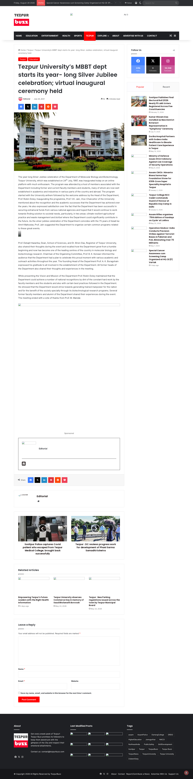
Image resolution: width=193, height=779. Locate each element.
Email (21, 681)
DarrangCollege (158, 735)
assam (131, 735)
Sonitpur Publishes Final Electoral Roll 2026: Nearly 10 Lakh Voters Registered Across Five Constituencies (161, 103)
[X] (19, 757)
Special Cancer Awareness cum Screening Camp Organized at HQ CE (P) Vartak (161, 256)
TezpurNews (133, 754)
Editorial (26, 99)
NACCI (162, 739)
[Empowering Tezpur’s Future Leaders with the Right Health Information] (33, 586)
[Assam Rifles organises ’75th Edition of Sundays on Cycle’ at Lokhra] (139, 218)
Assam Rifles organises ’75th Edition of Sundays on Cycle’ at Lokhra (161, 217)
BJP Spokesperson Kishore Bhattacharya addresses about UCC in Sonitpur (79, 3)
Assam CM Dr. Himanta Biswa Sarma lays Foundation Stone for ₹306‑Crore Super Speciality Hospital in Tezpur (161, 180)
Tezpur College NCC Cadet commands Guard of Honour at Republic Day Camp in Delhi (160, 201)
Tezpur (90, 35)
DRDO (170, 735)
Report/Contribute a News (138, 774)
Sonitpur (131, 749)
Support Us (173, 774)
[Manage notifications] (186, 773)
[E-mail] (24, 464)
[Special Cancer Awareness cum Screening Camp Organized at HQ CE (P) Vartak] (139, 254)
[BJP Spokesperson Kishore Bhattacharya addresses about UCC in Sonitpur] (78, 747)
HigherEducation (135, 739)
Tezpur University (167, 754)
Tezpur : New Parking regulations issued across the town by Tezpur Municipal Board (104, 601)
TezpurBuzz (153, 749)
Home (19, 35)
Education (32, 35)
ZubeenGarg (133, 759)
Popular (140, 87)
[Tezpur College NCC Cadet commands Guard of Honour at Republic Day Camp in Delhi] (139, 199)
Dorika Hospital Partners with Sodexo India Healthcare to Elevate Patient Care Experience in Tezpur (162, 142)
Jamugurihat (150, 739)
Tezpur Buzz (167, 749)
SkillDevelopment (165, 744)
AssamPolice (142, 735)
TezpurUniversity (149, 754)
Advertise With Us (133, 35)
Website (74, 681)
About (115, 35)
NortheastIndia (134, 744)
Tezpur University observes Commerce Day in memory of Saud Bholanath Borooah (69, 600)
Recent (166, 87)
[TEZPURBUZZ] (21, 19)
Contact (152, 35)
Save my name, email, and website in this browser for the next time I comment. (56, 693)
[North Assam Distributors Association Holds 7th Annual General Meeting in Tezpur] (78, 758)
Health (66, 35)
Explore (102, 35)
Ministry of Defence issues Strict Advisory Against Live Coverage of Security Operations (161, 160)
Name (21, 669)
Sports (78, 35)
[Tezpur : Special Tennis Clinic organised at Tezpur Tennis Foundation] (114, 737)
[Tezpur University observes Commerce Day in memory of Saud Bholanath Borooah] (69, 586)
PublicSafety (149, 744)
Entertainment (50, 35)
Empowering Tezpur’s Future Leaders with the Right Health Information (33, 600)
